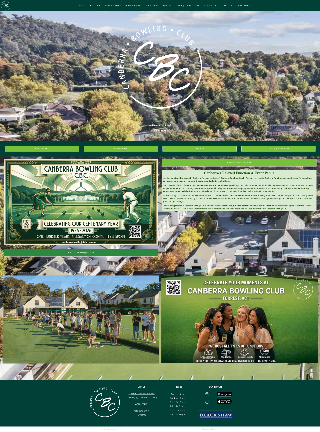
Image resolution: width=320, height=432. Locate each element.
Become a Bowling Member (81, 252)
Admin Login (210, 429)
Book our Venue (41, 148)
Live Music (199, 148)
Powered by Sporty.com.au (111, 429)
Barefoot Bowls (120, 148)
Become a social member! (239, 163)
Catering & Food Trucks (278, 148)
